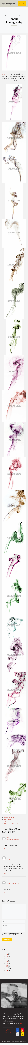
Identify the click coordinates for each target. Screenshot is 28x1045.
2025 (7, 953)
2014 (7, 963)
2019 (7, 954)
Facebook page (5, 74)
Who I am (8, 1032)
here (21, 1023)
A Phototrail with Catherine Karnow (12, 823)
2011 (7, 968)
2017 (7, 958)
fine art (5, 819)
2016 (7, 960)
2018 (7, 956)
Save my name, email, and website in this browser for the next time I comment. (13, 934)
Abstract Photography (11, 15)
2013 (7, 965)
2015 (7, 961)
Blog (7, 1030)
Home (8, 1029)
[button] (20, 3)
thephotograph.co (20, 1020)
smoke (9, 819)
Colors (5, 821)
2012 (7, 967)
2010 (7, 970)
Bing (7, 837)
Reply (5, 848)
